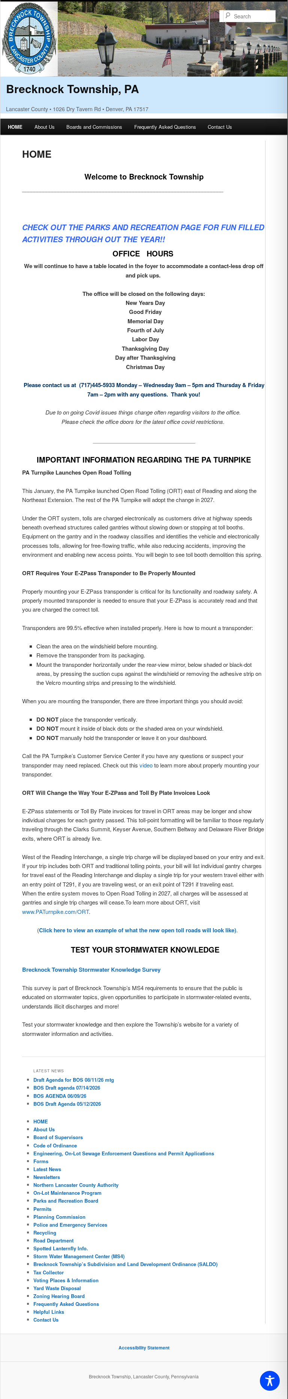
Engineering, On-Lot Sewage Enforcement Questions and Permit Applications (123, 1153)
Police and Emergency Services (70, 1224)
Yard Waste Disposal (57, 1288)
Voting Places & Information (66, 1280)
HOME (15, 126)
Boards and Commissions (94, 126)
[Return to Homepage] (143, 71)
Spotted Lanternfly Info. (60, 1248)
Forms (40, 1161)
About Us (44, 126)
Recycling (44, 1232)
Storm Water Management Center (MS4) (78, 1256)
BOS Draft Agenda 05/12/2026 (67, 1103)
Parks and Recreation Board (65, 1200)
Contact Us (220, 126)
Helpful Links (48, 1311)
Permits (42, 1208)
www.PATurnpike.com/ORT (55, 911)
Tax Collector (48, 1272)
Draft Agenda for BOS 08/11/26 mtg (73, 1079)
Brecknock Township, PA (72, 88)
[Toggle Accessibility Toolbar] (269, 1380)
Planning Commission (59, 1216)
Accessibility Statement (144, 1347)
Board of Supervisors (58, 1137)
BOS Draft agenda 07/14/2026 (66, 1087)
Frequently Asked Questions (165, 126)
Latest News (47, 1169)
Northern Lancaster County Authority (75, 1184)
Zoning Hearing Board (59, 1296)
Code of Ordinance (55, 1145)
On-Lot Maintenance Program (67, 1192)
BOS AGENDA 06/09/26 (59, 1095)
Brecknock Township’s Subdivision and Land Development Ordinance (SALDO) (125, 1264)
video (146, 765)
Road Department (53, 1240)
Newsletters (46, 1176)
